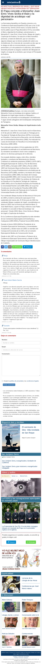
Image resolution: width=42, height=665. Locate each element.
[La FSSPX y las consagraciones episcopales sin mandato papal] (21, 512)
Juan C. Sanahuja (7, 647)
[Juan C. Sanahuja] (11, 640)
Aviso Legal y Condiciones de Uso (21, 654)
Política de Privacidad (25, 652)
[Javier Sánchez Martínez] (11, 622)
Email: (4, 347)
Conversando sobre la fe (30, 615)
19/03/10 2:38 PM (5, 57)
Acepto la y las (21, 381)
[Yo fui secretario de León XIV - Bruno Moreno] (21, 560)
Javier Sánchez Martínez (8, 628)
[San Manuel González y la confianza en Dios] (21, 487)
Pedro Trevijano (27, 600)
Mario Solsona (7, 600)
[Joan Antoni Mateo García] (31, 622)
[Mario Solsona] (11, 607)
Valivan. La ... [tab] (15, 476)
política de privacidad (16, 381)
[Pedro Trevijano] (31, 606)
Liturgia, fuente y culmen (10, 615)
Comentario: (6, 354)
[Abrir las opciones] (3, 2)
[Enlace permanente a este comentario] (2, 256)
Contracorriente (27, 633)
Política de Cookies (35, 652)
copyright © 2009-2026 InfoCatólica (21, 656)
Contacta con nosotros (14, 652)
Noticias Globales (8, 633)
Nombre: (5, 339)
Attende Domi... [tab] (24, 476)
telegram (26, 657)
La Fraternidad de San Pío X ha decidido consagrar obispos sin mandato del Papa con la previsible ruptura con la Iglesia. (20, 528)
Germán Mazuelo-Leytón (28, 647)
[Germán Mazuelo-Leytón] (31, 640)
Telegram (28, 247)
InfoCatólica (12, 2)
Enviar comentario (9, 384)
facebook (21, 657)
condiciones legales (33, 381)
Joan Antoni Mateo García (29, 628)
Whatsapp (17, 247)
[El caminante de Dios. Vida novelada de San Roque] (11, 438)
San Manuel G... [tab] (6, 476)
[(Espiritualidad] (11, 584)
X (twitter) (16, 657)
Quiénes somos (5, 652)
